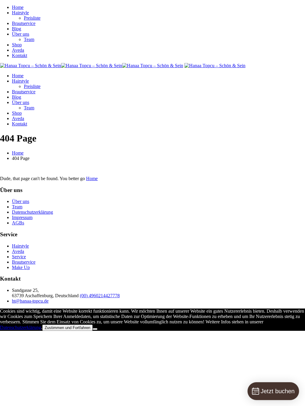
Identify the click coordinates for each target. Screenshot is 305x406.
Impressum (22, 217)
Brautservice (23, 23)
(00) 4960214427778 (100, 295)
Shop (17, 44)
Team (29, 39)
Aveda (18, 50)
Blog (16, 28)
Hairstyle (20, 12)
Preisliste (32, 18)
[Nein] (95, 329)
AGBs (18, 222)
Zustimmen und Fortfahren (67, 327)
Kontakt (19, 55)
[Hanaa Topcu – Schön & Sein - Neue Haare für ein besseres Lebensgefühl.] (91, 65)
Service (19, 256)
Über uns (20, 34)
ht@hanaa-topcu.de (30, 300)
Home (18, 7)
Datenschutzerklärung (32, 212)
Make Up (21, 267)
